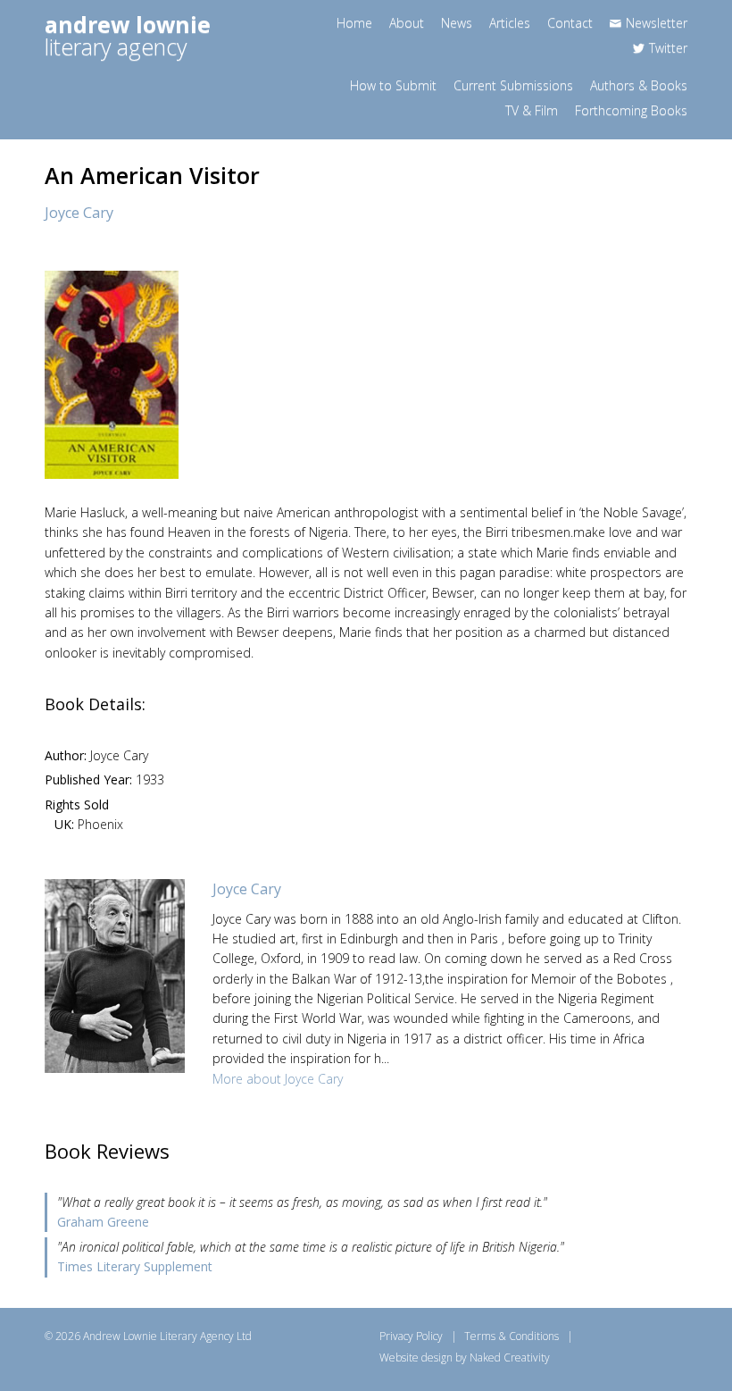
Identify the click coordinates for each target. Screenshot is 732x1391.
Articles (509, 22)
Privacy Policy (411, 1336)
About (406, 22)
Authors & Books (638, 85)
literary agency (128, 35)
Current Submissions (513, 85)
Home (354, 22)
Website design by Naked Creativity (464, 1357)
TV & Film (531, 110)
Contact (570, 22)
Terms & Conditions (511, 1336)
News (456, 22)
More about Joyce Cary (277, 1078)
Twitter (668, 47)
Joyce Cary (79, 212)
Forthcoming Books (631, 110)
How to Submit (393, 85)
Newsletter (656, 22)
